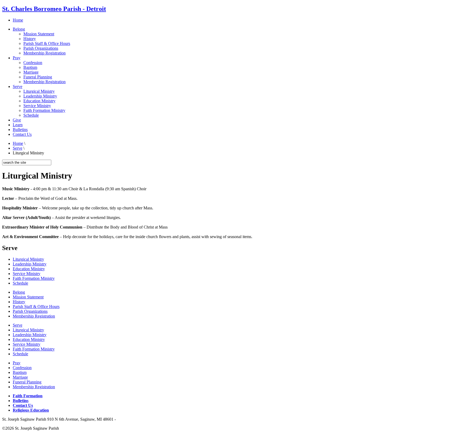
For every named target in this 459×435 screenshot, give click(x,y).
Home (18, 20)
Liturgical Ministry (39, 91)
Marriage (31, 72)
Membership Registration (44, 53)
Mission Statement (38, 34)
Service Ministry (37, 105)
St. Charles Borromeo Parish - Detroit (54, 8)
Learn (18, 125)
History (29, 38)
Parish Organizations (40, 48)
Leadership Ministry (40, 96)
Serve (17, 86)
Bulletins (20, 129)
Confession (32, 62)
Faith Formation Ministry (44, 110)
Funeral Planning (37, 77)
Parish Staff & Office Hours (46, 43)
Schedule (31, 115)
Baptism (30, 67)
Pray (16, 58)
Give (17, 120)
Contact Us (22, 134)
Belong (19, 29)
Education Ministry (39, 101)
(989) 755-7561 (130, 419)
